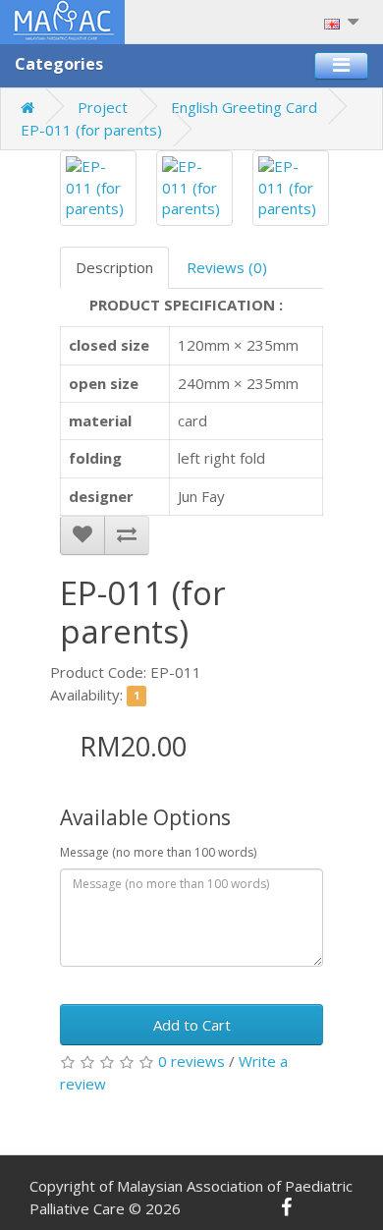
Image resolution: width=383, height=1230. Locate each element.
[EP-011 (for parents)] (98, 187)
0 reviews (191, 1061)
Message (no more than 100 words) (158, 852)
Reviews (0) (227, 267)
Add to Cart (192, 1024)
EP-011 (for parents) (91, 130)
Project (103, 107)
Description (114, 267)
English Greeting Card (244, 107)
